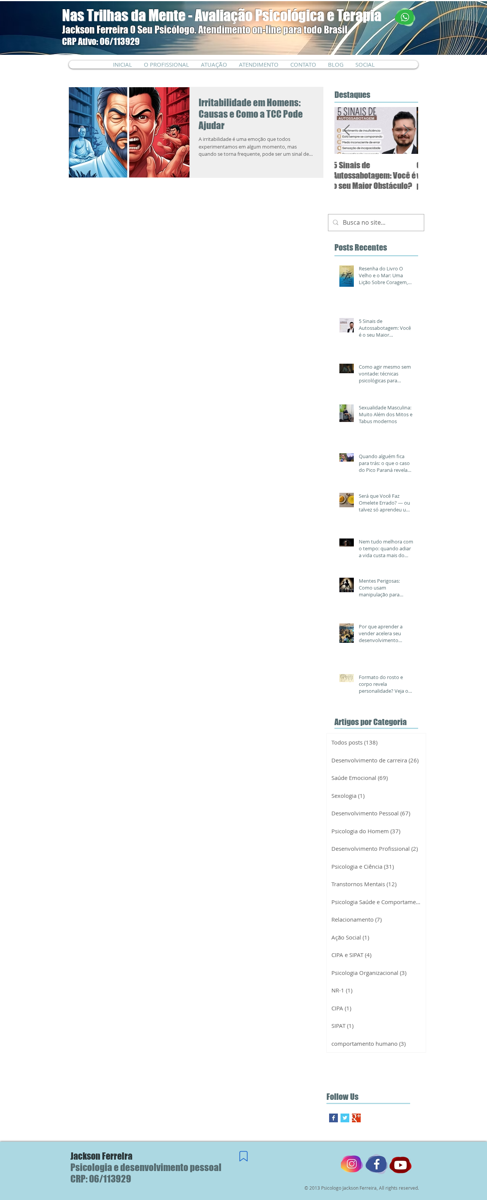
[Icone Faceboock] (401, 1165)
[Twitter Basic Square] (345, 1118)
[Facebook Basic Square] (333, 1118)
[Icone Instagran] (352, 1165)
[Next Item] (406, 130)
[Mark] (243, 1156)
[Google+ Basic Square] (356, 1118)
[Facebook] (376, 1165)
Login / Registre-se (381, 59)
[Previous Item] (346, 130)
